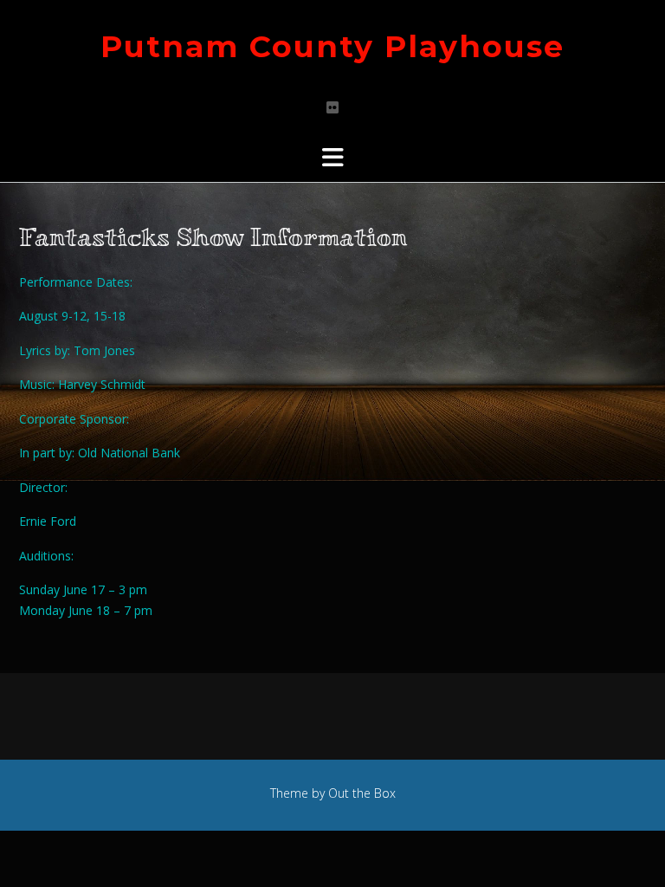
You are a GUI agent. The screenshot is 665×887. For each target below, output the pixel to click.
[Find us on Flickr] (332, 107)
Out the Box (362, 793)
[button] (332, 157)
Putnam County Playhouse (332, 46)
